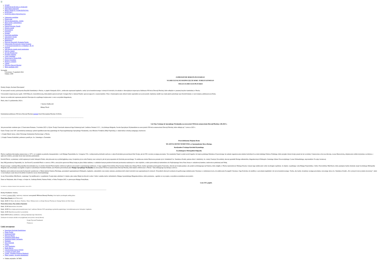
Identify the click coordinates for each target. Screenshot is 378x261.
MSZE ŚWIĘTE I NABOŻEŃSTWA (17, 10)
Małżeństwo (8, 40)
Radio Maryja (9, 248)
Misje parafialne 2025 (11, 67)
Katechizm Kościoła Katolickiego (15, 230)
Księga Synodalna (10, 60)
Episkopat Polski (10, 234)
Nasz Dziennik (9, 243)
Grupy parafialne (10, 56)
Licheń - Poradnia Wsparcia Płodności (17, 253)
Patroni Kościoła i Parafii (12, 26)
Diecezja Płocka (10, 236)
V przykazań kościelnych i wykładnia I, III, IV (19, 46)
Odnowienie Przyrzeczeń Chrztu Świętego (18, 44)
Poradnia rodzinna (10, 54)
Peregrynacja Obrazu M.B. (13, 58)
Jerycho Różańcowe (11, 53)
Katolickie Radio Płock (12, 237)
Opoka (7, 244)
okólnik (35, 114)
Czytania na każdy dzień (12, 251)
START (7, 5)
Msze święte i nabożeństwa (13, 23)
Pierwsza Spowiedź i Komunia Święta (17, 42)
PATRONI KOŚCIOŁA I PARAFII (16, 7)
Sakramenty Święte (11, 37)
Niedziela (8, 241)
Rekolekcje (8, 24)
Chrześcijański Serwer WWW (14, 250)
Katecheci (8, 31)
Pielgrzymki (8, 19)
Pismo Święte (9, 232)
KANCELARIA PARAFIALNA (15, 14)
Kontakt (7, 33)
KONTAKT (9, 12)
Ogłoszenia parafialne (11, 17)
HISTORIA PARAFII (12, 9)
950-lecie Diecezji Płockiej (13, 65)
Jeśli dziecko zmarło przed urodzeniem (17, 49)
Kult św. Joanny (10, 51)
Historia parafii (9, 28)
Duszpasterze (9, 30)
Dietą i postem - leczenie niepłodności (16, 255)
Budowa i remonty (10, 61)
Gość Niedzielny (10, 246)
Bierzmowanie (9, 38)
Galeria (7, 63)
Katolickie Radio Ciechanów (14, 239)
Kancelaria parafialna (11, 35)
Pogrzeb (7, 47)
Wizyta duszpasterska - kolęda (14, 21)
